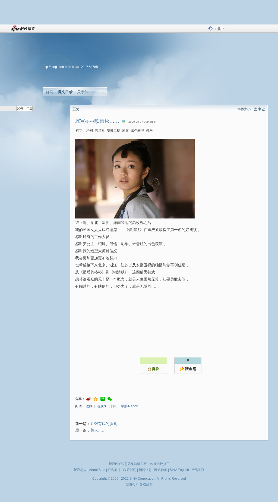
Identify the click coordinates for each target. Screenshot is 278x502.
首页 (49, 92)
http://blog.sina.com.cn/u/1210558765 (70, 67)
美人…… (98, 430)
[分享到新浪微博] (88, 399)
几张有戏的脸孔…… (107, 424)
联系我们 (129, 470)
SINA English (179, 470)
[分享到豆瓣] (102, 399)
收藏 (89, 406)
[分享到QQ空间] (95, 399)
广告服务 (114, 470)
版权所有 (146, 484)
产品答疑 (197, 470)
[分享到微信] (110, 399)
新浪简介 (80, 470)
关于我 (83, 92)
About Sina (97, 470)
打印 (114, 406)
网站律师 (160, 470)
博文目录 (65, 92)
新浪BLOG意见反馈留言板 (128, 464)
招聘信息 (145, 470)
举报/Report (129, 406)
